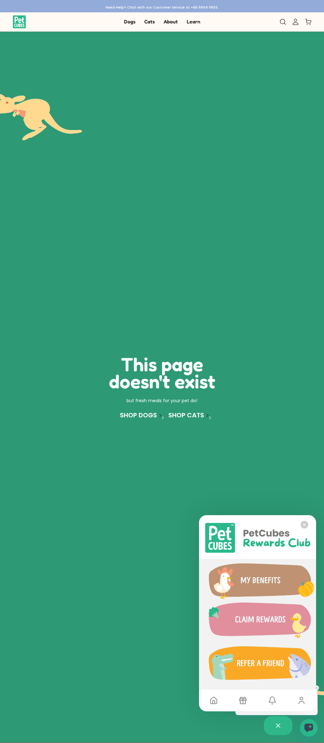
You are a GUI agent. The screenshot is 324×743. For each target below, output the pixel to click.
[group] (162, 6)
